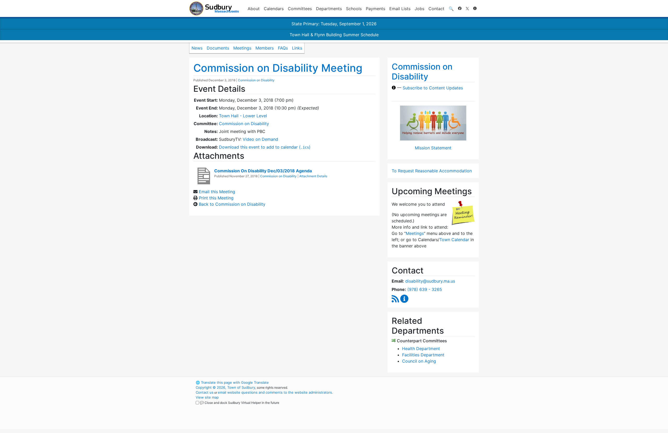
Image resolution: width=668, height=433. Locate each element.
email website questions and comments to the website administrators (275, 392)
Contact (436, 8)
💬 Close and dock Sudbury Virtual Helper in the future (239, 403)
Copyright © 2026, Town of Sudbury (225, 387)
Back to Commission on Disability (232, 204)
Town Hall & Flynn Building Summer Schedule (334, 34)
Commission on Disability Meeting (277, 68)
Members (264, 48)
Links (297, 48)
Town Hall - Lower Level (243, 115)
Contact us (204, 392)
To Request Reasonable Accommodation (432, 170)
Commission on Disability (256, 80)
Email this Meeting (217, 191)
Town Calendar (454, 239)
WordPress (408, 382)
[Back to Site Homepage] (214, 8)
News (197, 48)
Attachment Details (313, 176)
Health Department (421, 348)
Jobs (419, 8)
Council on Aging (419, 361)
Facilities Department (423, 354)
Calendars (274, 8)
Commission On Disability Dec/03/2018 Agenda (263, 170)
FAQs (283, 48)
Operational (417, 407)
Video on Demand (260, 139)
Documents (218, 48)
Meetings (242, 48)
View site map (207, 397)
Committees (300, 8)
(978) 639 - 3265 (424, 289)
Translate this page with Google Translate (232, 382)
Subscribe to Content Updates (433, 87)
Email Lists (399, 8)
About (254, 8)
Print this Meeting (216, 197)
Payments (375, 8)
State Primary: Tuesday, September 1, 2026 (334, 23)
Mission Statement (433, 147)
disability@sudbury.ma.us (430, 281)
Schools (354, 8)
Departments (329, 8)
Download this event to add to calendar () (265, 147)
